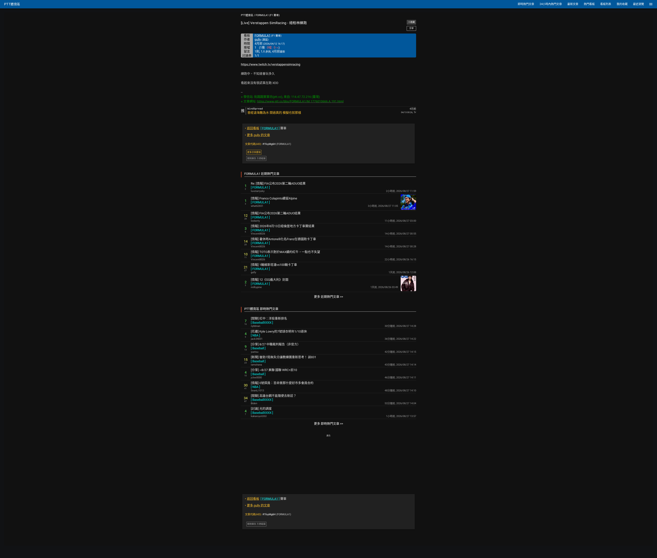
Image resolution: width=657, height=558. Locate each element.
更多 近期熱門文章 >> (328, 297)
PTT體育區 (247, 15)
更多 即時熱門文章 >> (328, 423)
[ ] (260, 187)
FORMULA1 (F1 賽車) (268, 15)
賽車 (265, 128)
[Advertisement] (328, 462)
